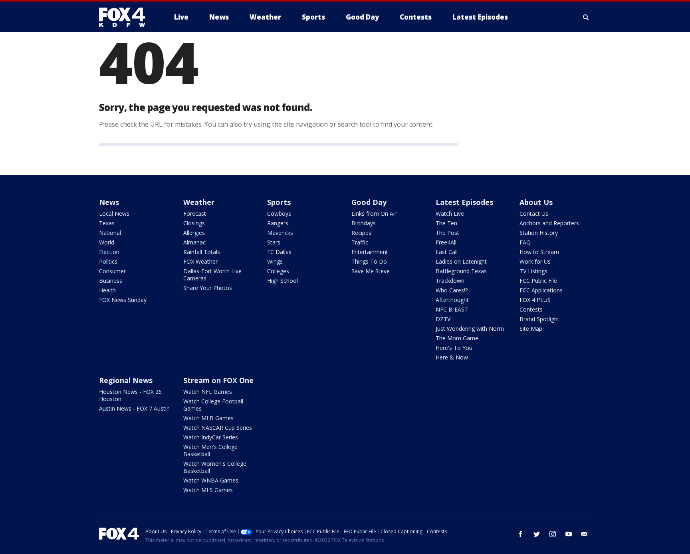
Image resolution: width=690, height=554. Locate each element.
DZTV (443, 319)
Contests (531, 309)
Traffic (359, 242)
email (584, 534)
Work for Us (535, 261)
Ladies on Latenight (461, 261)
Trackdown (450, 280)
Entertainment (369, 252)
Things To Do (369, 261)
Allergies (194, 232)
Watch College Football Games (213, 404)
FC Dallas (279, 252)
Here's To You (454, 347)
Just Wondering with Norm (470, 328)
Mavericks (280, 232)
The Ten (446, 223)
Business (110, 280)
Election (109, 252)
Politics (108, 261)
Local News (114, 213)
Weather (198, 202)
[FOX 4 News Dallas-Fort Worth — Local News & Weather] (125, 17)
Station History (538, 232)
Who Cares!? (452, 290)
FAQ (525, 242)
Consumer (112, 271)
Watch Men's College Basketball (210, 450)
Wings (275, 261)
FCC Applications (541, 290)
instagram (552, 534)
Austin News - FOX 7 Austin (134, 408)
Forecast (194, 213)
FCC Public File (538, 280)
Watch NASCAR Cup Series (217, 427)
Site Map (530, 328)
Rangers (277, 223)
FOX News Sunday (123, 300)
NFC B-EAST (452, 309)
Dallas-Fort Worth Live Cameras (212, 274)
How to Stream (539, 252)
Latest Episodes (464, 202)
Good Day (369, 202)
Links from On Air (374, 213)
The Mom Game (457, 338)
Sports (279, 202)
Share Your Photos (207, 288)
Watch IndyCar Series (210, 437)
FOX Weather (200, 261)
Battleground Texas (461, 271)
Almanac (194, 242)
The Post (447, 232)
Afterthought (452, 300)
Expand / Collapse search (586, 17)
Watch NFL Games (207, 391)
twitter (536, 534)
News (109, 202)
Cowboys (279, 213)
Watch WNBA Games (210, 480)
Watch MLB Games (208, 418)
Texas (107, 223)
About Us (536, 202)
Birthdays (363, 223)
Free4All (446, 242)
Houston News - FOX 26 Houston (130, 395)
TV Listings (533, 271)
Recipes (361, 232)
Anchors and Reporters (549, 223)
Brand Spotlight (539, 319)
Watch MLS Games (208, 490)
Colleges (278, 271)
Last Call (447, 252)
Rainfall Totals (201, 252)
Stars (273, 242)
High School (282, 280)
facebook (520, 534)
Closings (194, 223)
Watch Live (450, 213)
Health (107, 290)
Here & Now (452, 357)
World (106, 242)
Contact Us (533, 213)
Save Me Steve (370, 271)
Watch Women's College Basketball (214, 467)
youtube (568, 534)
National (110, 232)
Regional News (126, 380)
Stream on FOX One (218, 380)
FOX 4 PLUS (535, 300)
